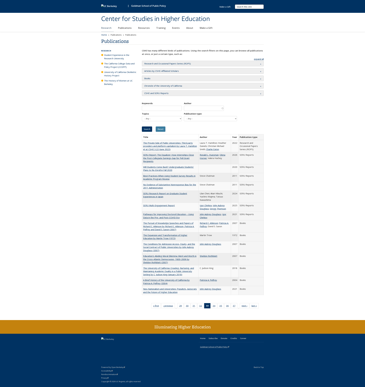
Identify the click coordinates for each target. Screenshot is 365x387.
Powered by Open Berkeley (113, 367)
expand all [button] (259, 59)
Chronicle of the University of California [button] (163, 85)
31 (195, 306)
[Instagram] (120, 344)
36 (228, 306)
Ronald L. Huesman (209, 154)
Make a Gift (206, 27)
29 (181, 306)
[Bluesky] (126, 344)
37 (235, 306)
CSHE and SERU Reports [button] (156, 93)
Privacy (105, 378)
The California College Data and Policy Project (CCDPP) (119, 65)
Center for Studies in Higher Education (155, 19)
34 (215, 306)
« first (157, 306)
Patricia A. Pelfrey (208, 280)
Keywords (147, 103)
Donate (224, 338)
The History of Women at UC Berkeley (118, 82)
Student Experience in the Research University (116, 57)
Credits (233, 338)
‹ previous (169, 306)
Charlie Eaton (212, 149)
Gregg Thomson (218, 208)
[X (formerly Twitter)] (104, 344)
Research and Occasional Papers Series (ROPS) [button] (167, 63)
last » (255, 306)
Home (104, 34)
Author (187, 103)
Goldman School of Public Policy (148, 5)
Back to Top (259, 367)
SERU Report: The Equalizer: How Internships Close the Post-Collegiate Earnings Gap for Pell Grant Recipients (168, 158)
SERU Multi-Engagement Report (159, 205)
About (190, 27)
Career (243, 338)
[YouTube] (115, 344)
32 (201, 306)
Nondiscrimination (109, 374)
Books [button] (147, 78)
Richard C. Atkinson (209, 223)
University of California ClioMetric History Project (120, 74)
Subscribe (213, 338)
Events (176, 27)
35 (221, 306)
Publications (125, 27)
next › (245, 306)
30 (188, 306)
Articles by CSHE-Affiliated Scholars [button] (161, 71)
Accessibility (107, 371)
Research (106, 27)
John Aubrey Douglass (210, 214)
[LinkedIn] (109, 344)
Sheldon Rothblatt (208, 256)
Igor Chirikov (206, 205)
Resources (144, 27)
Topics (145, 113)
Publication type (193, 113)
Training (161, 27)
